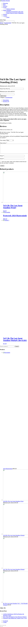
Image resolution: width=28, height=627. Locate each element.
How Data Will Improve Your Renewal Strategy (15, 616)
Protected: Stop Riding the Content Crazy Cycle (15, 618)
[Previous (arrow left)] (0, 626)
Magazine (5, 3)
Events (4, 7)
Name (2, 155)
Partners (5, 14)
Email (2, 158)
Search (17, 346)
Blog (4, 4)
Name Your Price (4, 88)
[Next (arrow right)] (2, 626)
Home (1, 23)
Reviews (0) (6, 101)
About (7, 17)
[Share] (2, 625)
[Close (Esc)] (0, 625)
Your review (3, 143)
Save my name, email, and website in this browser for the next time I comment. (13, 162)
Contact (5, 15)
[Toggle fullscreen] (3, 625)
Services (5, 6)
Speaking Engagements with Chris (14, 11)
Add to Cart (3, 96)
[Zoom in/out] (5, 625)
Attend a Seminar (10, 9)
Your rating (3, 140)
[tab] (15, 100)
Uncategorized (7, 23)
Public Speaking (7, 10)
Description (6, 100)
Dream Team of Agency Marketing (14, 13)
